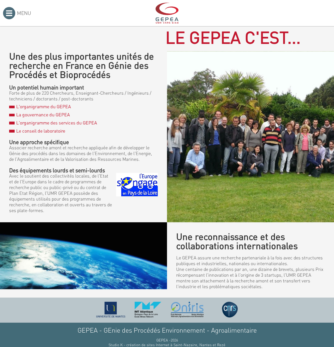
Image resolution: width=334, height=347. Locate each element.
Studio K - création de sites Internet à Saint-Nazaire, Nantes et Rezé (167, 344)
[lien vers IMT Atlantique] (148, 309)
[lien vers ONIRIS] (187, 309)
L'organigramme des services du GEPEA (56, 123)
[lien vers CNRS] (230, 309)
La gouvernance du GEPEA (43, 114)
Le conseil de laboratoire (40, 131)
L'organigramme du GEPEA (43, 106)
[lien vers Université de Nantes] (111, 309)
